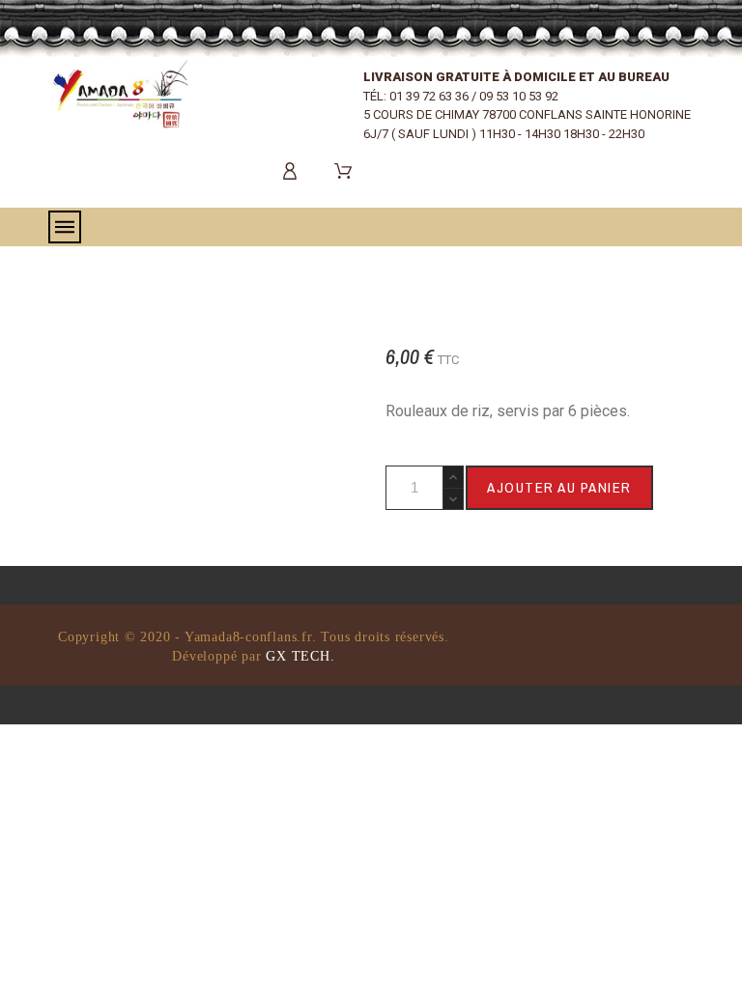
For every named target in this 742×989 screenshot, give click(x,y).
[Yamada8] (120, 93)
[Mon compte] (293, 171)
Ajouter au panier (559, 487)
